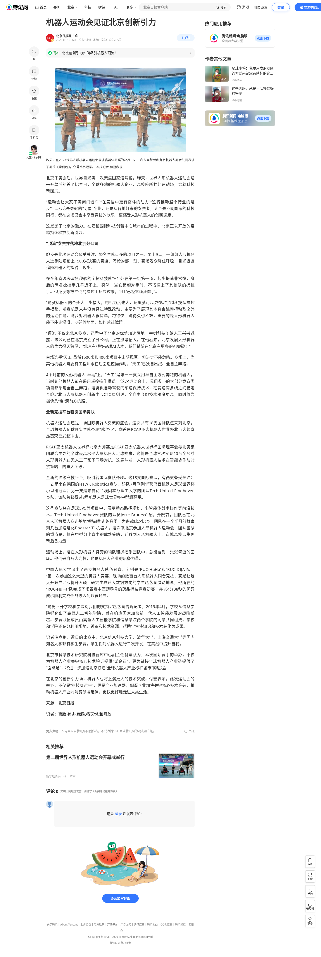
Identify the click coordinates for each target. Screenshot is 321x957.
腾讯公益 (152, 924)
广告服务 (126, 924)
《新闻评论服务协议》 (105, 791)
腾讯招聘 (139, 924)
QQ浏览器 (166, 924)
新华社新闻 (53, 776)
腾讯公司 (115, 943)
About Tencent (69, 924)
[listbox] (120, 761)
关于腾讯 (52, 924)
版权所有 (126, 943)
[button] (263, 38)
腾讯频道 (180, 924)
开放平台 (112, 924)
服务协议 (86, 924)
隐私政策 (99, 924)
